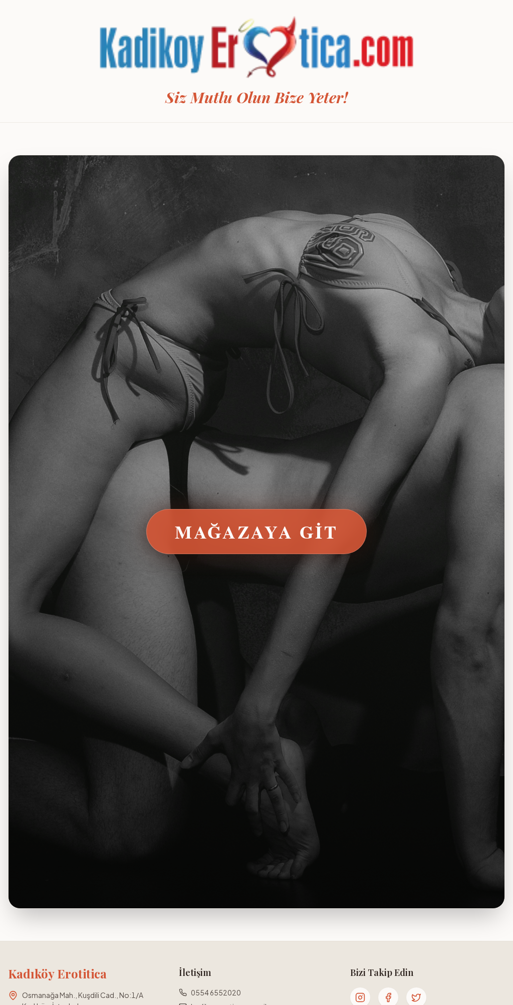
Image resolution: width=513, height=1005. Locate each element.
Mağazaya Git (256, 532)
